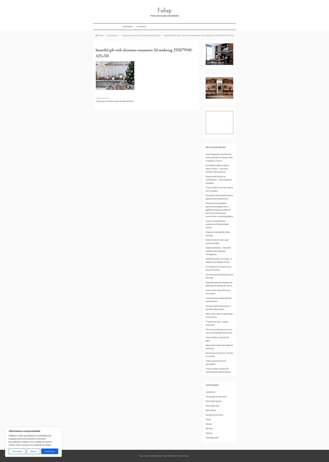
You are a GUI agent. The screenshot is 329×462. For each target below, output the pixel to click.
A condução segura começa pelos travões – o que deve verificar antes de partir (217, 168)
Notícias (209, 428)
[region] (33, 442)
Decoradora (211, 410)
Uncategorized (212, 437)
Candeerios (210, 392)
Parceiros (128, 27)
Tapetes (209, 433)
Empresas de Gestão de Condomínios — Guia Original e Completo (219, 179)
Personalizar (17, 451)
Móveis (209, 424)
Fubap (164, 10)
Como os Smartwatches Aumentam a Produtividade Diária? (217, 224)
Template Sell (183, 456)
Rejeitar (33, 451)
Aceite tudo (50, 451)
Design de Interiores (214, 415)
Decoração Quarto (214, 401)
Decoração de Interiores (216, 396)
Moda (208, 419)
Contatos (141, 27)
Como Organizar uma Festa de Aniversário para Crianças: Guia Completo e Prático (219, 157)
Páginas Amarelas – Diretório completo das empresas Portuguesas (218, 250)
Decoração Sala (212, 406)
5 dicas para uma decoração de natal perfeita (115, 101)
